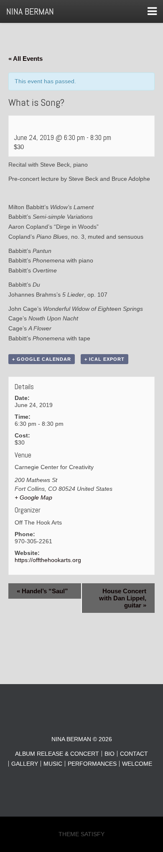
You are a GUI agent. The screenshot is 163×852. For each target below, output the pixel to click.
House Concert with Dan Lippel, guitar (122, 598)
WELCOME (137, 763)
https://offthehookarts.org (48, 560)
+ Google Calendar (41, 359)
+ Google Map (33, 497)
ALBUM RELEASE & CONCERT (57, 753)
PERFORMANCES (92, 763)
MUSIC (52, 763)
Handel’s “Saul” (42, 591)
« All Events (25, 58)
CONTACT (134, 753)
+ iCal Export (104, 359)
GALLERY (24, 763)
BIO (109, 753)
